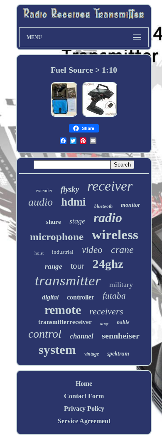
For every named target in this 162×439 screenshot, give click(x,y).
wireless (115, 234)
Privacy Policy (84, 408)
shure (53, 221)
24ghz (108, 263)
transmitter (68, 280)
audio (40, 202)
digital (50, 297)
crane (122, 249)
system (57, 349)
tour (77, 266)
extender (44, 191)
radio (107, 217)
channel (81, 336)
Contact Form (84, 396)
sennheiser (121, 335)
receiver (110, 186)
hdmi (73, 202)
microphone (56, 236)
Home (84, 383)
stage (77, 221)
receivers (106, 311)
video (92, 250)
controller (80, 297)
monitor (130, 205)
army (104, 323)
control (44, 333)
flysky (70, 189)
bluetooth (103, 206)
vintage (91, 354)
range (53, 266)
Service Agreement (84, 420)
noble (123, 322)
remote (62, 309)
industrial (63, 252)
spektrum (118, 354)
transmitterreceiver (65, 322)
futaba (114, 296)
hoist (39, 252)
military (121, 284)
